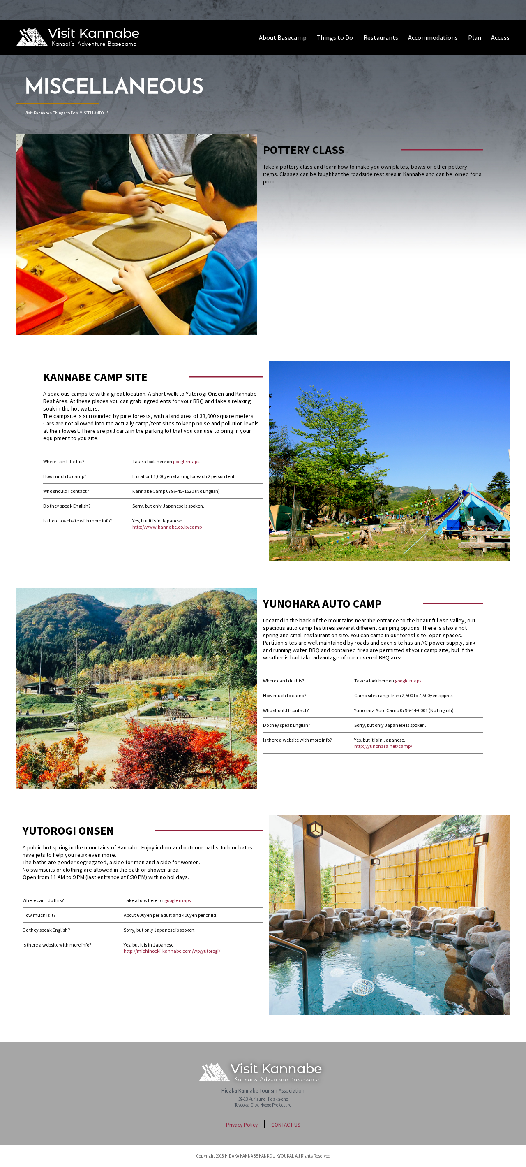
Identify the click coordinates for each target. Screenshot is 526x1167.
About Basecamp (283, 37)
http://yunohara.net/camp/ (383, 746)
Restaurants (380, 37)
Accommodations (433, 37)
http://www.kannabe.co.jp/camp (167, 527)
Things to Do (334, 37)
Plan (474, 37)
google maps (186, 461)
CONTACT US (285, 1124)
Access (500, 37)
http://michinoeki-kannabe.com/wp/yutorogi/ (172, 951)
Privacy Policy (242, 1124)
